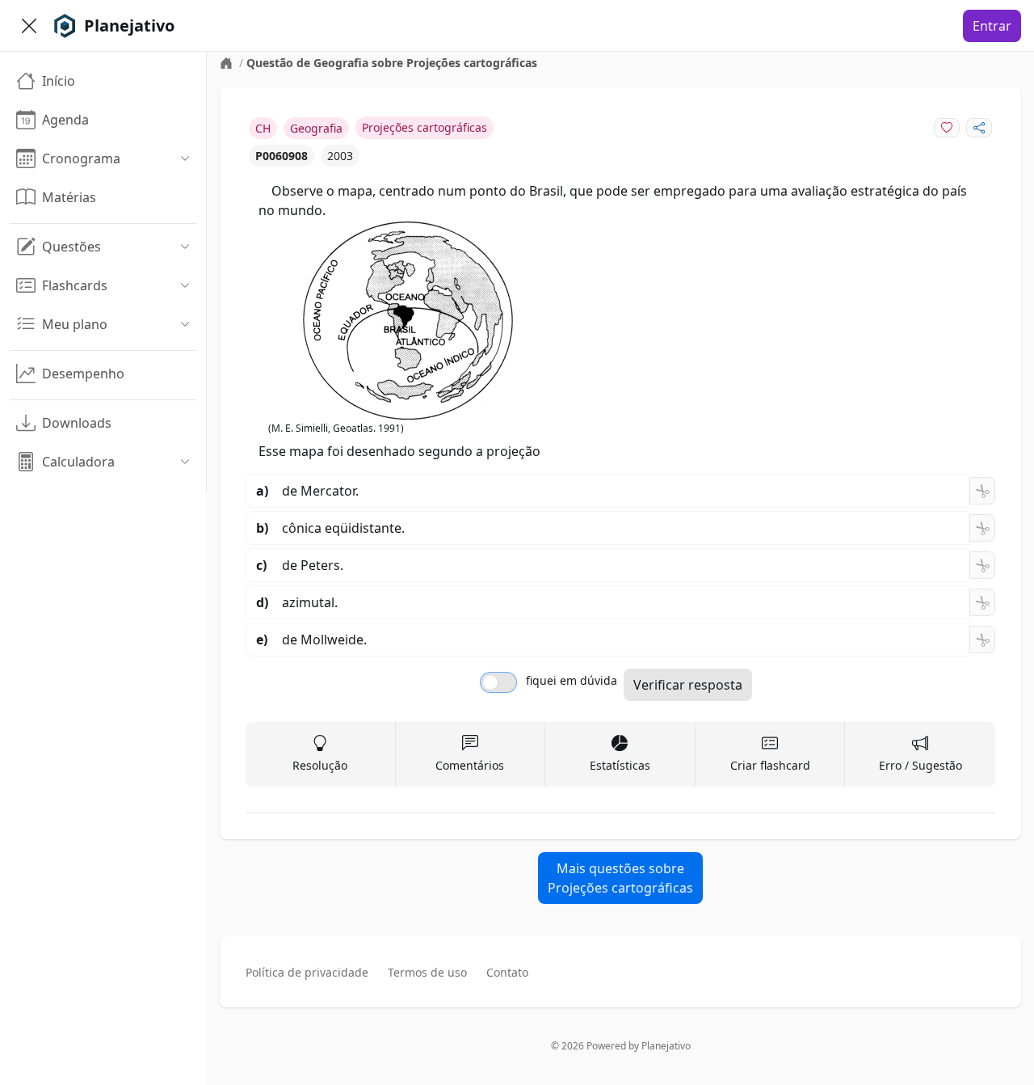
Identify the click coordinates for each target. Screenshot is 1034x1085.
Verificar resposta (687, 685)
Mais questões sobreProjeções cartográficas (620, 878)
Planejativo (666, 1046)
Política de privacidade (307, 972)
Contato (507, 972)
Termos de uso (427, 972)
